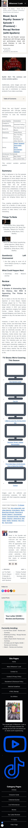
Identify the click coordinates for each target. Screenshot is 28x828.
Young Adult (17, 145)
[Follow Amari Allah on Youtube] (16, 564)
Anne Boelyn (16, 510)
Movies (14, 809)
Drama (16, 143)
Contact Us (14, 671)
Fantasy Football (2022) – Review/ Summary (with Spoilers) (20, 574)
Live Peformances (14, 805)
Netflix (9, 520)
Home (4, 8)
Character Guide (14, 795)
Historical (17, 151)
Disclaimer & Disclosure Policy (14, 681)
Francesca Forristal (12, 516)
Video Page (14, 824)
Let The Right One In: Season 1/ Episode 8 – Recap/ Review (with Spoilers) (6, 575)
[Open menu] (25, 3)
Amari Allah (7, 48)
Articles (14, 790)
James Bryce (17, 518)
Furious (15, 485)
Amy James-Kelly (16, 508)
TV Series (14, 819)
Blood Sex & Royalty (8, 512)
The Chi (15, 401)
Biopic (16, 147)
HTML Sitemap (14, 691)
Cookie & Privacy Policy (14, 676)
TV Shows (12, 8)
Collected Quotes (14, 800)
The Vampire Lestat (15, 382)
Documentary (18, 149)
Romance (21, 143)
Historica (9, 518)
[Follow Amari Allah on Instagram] (13, 564)
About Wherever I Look (14, 666)
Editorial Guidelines (14, 686)
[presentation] (15, 607)
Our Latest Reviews (14, 814)
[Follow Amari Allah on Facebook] (10, 564)
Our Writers (14, 696)
